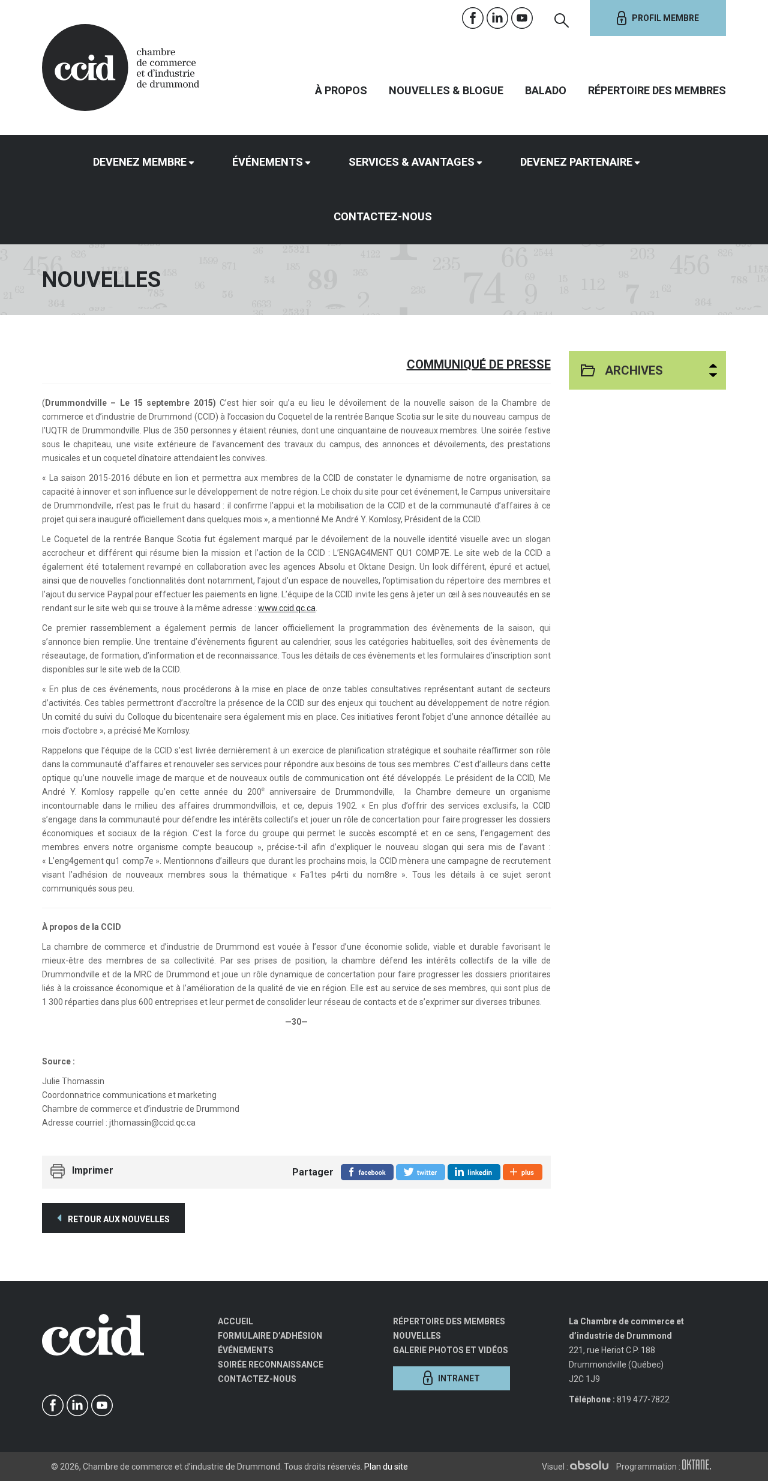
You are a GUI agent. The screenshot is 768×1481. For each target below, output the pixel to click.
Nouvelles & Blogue (446, 90)
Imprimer (92, 1170)
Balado (545, 90)
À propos (341, 90)
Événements (267, 161)
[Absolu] (592, 1466)
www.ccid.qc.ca (287, 608)
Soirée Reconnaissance (270, 1364)
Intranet (459, 1378)
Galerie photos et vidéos (450, 1350)
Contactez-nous (383, 216)
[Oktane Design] (699, 1466)
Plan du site (386, 1466)
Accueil (235, 1321)
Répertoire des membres (657, 90)
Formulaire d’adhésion (270, 1336)
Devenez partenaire (576, 161)
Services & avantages (412, 161)
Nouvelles (417, 1336)
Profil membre (665, 18)
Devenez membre (140, 161)
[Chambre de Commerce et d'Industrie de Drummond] (120, 66)
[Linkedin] (498, 18)
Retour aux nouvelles (118, 1219)
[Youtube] (522, 18)
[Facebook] (473, 18)
